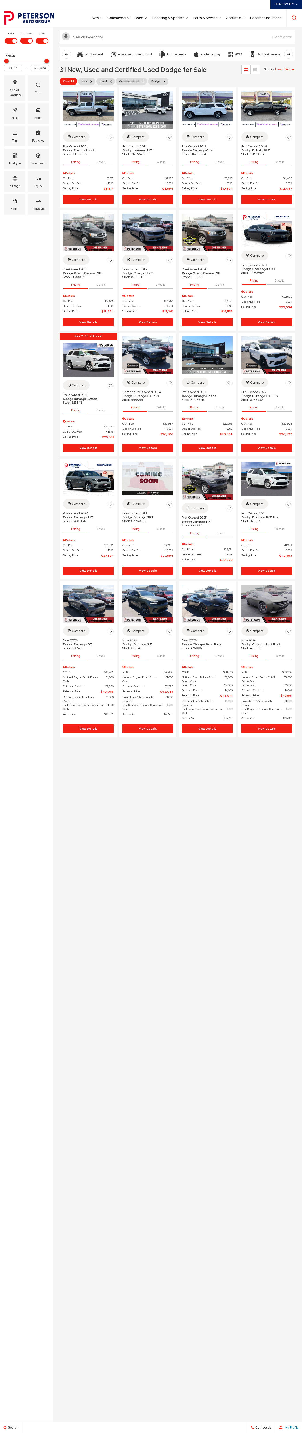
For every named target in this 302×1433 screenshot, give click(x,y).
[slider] (6, 61)
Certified (26, 33)
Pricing (75, 162)
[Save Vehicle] (110, 137)
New (95, 17)
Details (100, 162)
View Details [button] (88, 199)
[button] (294, 17)
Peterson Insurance (266, 17)
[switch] (11, 37)
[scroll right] (288, 54)
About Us (234, 17)
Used (139, 17)
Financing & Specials (168, 17)
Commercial (116, 17)
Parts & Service (205, 17)
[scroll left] (66, 54)
